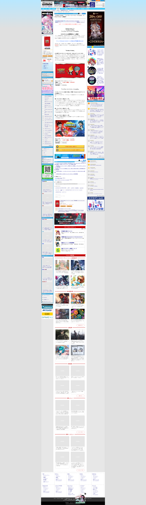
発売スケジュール (59, 479)
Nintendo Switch (46, 162)
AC (78, 8)
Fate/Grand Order (92, 175)
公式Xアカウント (46, 0)
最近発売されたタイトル (64, 10)
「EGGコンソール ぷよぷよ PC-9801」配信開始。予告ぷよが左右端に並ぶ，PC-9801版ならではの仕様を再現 (77, 287)
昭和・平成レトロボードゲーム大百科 (48, 126)
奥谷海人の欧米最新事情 (48, 96)
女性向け (66, 8)
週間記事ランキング (46, 148)
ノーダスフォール (93, 168)
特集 (44, 66)
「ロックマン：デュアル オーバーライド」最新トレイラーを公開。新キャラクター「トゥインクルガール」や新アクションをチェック (96, 142)
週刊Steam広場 (47, 114)
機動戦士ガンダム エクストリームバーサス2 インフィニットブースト (96, 179)
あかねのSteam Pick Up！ (48, 143)
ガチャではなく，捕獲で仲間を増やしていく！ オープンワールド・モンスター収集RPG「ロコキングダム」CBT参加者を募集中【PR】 (77, 306)
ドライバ (82, 491)
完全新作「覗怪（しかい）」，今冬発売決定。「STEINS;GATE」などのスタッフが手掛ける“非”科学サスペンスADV (96, 121)
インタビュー (53, 10)
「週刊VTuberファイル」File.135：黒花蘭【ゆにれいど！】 (77, 392)
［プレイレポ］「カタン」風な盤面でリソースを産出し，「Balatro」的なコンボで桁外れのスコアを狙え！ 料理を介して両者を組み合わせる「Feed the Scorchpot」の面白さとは (62, 412)
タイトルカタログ (59, 480)
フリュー (45, 50)
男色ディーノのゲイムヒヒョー (48, 107)
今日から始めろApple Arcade (49, 122)
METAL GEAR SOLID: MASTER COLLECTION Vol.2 (96, 190)
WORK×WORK (47, 47)
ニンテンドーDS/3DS (58, 485)
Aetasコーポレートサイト (47, 301)
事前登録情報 (70, 489)
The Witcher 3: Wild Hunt (93, 186)
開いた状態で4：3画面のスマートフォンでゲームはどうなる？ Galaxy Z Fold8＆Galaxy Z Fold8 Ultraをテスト (77, 427)
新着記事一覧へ (80, 325)
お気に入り (93, 0)
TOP (43, 8)
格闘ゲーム (95, 489)
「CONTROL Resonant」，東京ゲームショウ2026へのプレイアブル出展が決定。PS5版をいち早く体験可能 (62, 305)
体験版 (44, 477)
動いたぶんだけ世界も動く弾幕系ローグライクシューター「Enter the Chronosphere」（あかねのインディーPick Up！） (77, 321)
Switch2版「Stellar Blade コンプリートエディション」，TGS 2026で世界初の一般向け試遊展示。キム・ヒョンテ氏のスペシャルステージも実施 (77, 272)
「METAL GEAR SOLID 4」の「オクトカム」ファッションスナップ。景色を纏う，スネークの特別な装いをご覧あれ (47, 190)
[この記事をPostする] (78, 13)
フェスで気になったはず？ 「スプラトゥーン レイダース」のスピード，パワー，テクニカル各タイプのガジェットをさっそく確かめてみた (47, 241)
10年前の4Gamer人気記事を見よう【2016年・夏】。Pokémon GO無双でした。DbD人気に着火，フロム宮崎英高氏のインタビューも (47, 215)
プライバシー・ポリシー (73, 502)
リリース (64, 192)
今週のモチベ (46, 99)
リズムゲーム (95, 492)
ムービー (58, 10)
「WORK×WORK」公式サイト (71, 146)
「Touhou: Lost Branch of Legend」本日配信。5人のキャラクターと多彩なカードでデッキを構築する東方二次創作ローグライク (62, 287)
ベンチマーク (83, 492)
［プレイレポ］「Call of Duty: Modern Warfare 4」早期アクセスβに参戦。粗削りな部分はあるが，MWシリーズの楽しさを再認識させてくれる (62, 321)
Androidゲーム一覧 (71, 494)
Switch (58, 8)
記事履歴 (98, 0)
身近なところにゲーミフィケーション (48, 138)
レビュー (43, 10)
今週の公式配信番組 (47, 103)
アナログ (82, 8)
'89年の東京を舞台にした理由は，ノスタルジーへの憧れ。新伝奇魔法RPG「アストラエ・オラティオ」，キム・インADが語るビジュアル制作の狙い (47, 291)
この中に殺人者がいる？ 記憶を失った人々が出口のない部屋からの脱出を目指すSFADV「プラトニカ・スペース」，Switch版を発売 (62, 272)
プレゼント (45, 150)
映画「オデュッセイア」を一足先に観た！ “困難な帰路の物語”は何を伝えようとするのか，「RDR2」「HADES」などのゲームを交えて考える (47, 203)
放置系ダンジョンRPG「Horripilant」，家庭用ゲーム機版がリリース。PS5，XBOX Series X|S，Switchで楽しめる (97, 153)
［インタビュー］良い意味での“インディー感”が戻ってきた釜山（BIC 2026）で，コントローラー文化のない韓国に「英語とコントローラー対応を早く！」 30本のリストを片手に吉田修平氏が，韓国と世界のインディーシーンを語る (77, 465)
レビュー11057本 (44, 6)
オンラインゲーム (46, 475)
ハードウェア (74, 8)
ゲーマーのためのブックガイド (48, 120)
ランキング (102, 0)
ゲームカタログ (71, 10)
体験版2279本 (50, 6)
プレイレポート (48, 10)
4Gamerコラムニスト (48, 128)
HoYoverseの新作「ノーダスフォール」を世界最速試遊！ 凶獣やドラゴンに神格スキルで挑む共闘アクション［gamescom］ (97, 115)
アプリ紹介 (70, 491)
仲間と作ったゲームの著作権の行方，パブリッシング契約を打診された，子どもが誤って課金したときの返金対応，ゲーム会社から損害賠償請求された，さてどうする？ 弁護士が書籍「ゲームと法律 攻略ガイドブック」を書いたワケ (77, 358)
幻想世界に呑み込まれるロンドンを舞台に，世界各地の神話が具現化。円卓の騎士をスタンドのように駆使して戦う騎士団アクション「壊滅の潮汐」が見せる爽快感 (62, 428)
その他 (94, 493)
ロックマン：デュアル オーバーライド (96, 193)
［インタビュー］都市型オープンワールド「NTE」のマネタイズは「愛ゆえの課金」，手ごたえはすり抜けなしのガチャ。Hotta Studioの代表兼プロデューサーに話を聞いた (47, 279)
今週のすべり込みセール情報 (48, 112)
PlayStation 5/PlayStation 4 (47, 161)
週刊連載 (44, 479)
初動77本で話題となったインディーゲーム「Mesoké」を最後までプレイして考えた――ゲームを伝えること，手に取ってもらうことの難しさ (47, 253)
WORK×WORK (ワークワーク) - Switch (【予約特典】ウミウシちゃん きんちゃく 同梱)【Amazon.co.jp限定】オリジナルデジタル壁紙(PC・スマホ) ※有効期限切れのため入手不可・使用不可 (71, 211)
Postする (81, 13)
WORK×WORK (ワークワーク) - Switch (64, 208)
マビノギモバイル (93, 182)
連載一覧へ (51, 145)
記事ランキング (46, 481)
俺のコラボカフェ (47, 124)
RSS (42, 0)
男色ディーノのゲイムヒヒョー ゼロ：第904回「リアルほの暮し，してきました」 (77, 377)
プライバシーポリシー (47, 295)
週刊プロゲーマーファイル (48, 101)
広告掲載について (46, 299)
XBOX (50, 8)
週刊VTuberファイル (47, 105)
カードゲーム (95, 490)
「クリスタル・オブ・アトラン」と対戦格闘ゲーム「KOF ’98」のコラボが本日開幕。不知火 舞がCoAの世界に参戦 (96, 147)
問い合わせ (57, 0)
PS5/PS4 (53, 8)
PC (46, 8)
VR (70, 8)
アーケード (94, 485)
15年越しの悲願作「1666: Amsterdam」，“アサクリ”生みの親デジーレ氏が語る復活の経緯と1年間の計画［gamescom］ (47, 266)
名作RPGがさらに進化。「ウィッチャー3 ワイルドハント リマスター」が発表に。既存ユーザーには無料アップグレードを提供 (96, 137)
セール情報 (70, 490)
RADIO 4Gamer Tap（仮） (48, 116)
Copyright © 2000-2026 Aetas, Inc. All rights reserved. (73, 503)
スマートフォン (70, 485)
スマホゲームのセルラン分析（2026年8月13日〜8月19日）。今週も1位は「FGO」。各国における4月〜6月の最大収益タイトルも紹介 (62, 392)
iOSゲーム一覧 (70, 493)
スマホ (62, 8)
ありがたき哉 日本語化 (48, 135)
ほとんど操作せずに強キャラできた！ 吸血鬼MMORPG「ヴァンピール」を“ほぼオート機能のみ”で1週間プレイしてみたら (47, 228)
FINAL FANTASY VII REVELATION (95, 165)
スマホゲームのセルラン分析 (48, 110)
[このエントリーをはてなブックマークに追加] (85, 160)
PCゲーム (45, 158)
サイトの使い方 (53, 0)
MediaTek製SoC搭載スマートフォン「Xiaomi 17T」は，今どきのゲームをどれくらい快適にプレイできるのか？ (77, 412)
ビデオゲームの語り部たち (48, 130)
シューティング (95, 491)
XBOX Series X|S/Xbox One (47, 159)
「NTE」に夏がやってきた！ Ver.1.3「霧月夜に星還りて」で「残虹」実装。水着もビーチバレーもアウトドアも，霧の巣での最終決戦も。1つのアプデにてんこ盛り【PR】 (62, 357)
